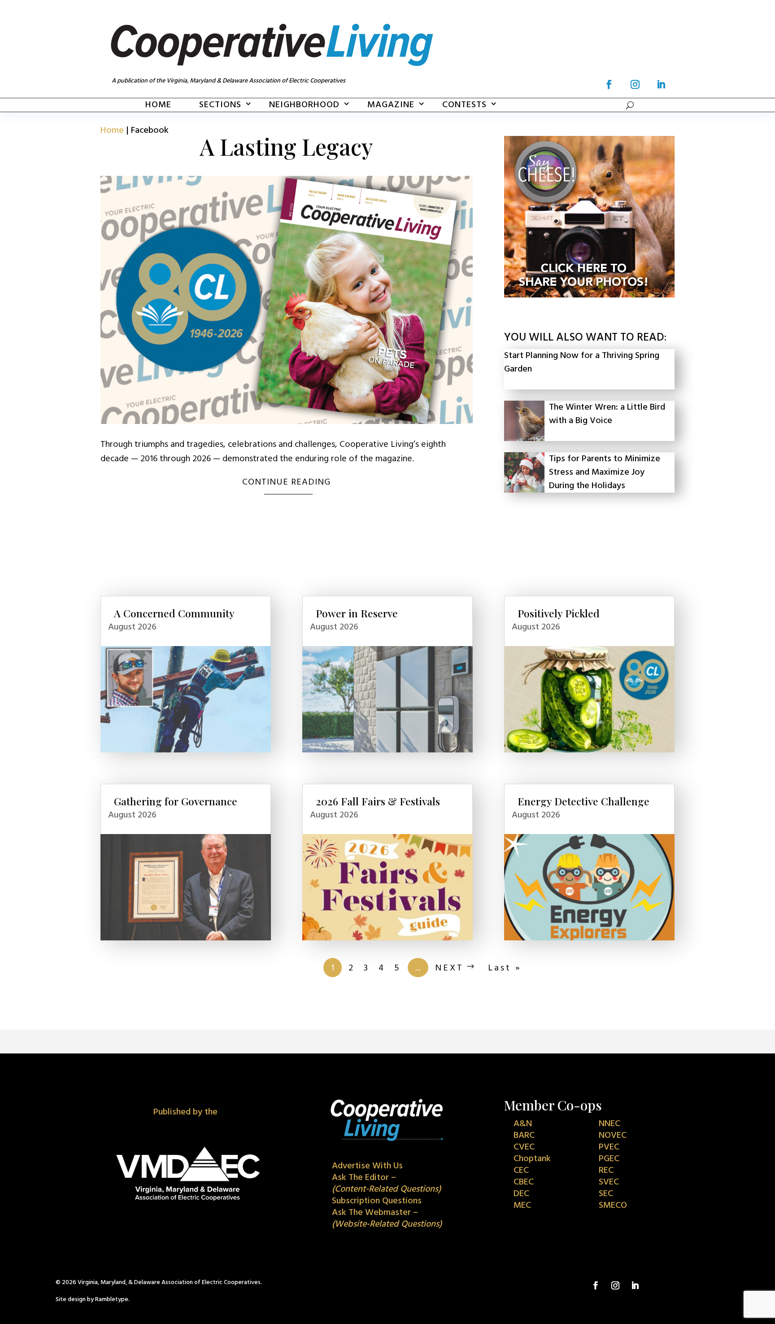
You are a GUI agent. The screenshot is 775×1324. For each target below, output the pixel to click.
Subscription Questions (377, 1201)
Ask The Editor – (386, 1184)
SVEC (609, 1182)
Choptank (532, 1159)
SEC (606, 1194)
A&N (523, 1124)
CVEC (524, 1147)
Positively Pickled (559, 613)
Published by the (185, 1112)
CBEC (524, 1182)
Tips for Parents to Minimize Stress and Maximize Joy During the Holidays (604, 472)
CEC (521, 1170)
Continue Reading (286, 482)
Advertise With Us (367, 1166)
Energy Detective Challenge (583, 801)
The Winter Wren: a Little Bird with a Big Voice (607, 414)
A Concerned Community (174, 613)
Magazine (390, 105)
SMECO (613, 1205)
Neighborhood (304, 105)
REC (606, 1170)
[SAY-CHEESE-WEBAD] (589, 295)
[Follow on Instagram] (635, 84)
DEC (521, 1194)
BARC (524, 1135)
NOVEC (613, 1135)
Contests (464, 105)
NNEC (609, 1124)
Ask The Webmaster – (387, 1219)
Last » (505, 968)
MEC (522, 1205)
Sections (220, 105)
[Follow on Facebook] (609, 84)
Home (158, 105)
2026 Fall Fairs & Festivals (378, 801)
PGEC (609, 1159)
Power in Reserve (357, 613)
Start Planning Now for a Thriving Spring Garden (581, 362)
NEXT (449, 968)
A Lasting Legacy (286, 146)
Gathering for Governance (175, 801)
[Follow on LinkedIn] (661, 84)
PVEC (609, 1147)
